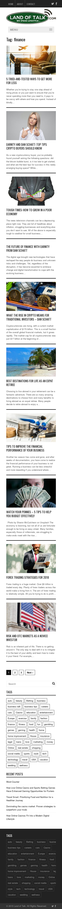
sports (27, 753)
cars (10, 712)
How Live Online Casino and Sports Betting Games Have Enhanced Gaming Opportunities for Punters (30, 789)
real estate (23, 747)
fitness (22, 724)
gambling (48, 724)
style (36, 753)
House (33, 736)
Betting (29, 700)
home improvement (17, 736)
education (31, 712)
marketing (38, 741)
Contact (31, 4)
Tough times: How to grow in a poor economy (29, 212)
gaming (21, 730)
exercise (23, 718)
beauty (19, 700)
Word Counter (12, 781)
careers (44, 706)
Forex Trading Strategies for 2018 (27, 577)
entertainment (46, 712)
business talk (14, 706)
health (32, 730)
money (50, 741)
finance (11, 724)
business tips (30, 706)
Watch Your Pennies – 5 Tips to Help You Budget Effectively (28, 514)
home (41, 730)
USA (33, 759)
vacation (44, 759)
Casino (19, 712)
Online (11, 747)
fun (38, 724)
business (41, 700)
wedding (12, 765)
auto (10, 700)
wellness (24, 765)
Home (10, 4)
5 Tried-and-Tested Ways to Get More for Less (29, 81)
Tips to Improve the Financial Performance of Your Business (25, 448)
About (20, 4)
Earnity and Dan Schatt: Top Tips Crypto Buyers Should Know (26, 146)
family (33, 718)
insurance (44, 736)
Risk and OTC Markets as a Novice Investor (27, 638)
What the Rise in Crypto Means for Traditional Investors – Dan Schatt (28, 317)
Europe (11, 718)
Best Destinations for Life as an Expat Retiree (29, 383)
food (31, 724)
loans (18, 741)
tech (44, 753)
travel (24, 759)
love (27, 741)
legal (10, 741)
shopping (36, 747)
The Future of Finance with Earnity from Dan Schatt (27, 248)
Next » (30, 672)
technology (13, 759)
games (11, 730)
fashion (43, 718)
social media (14, 753)
